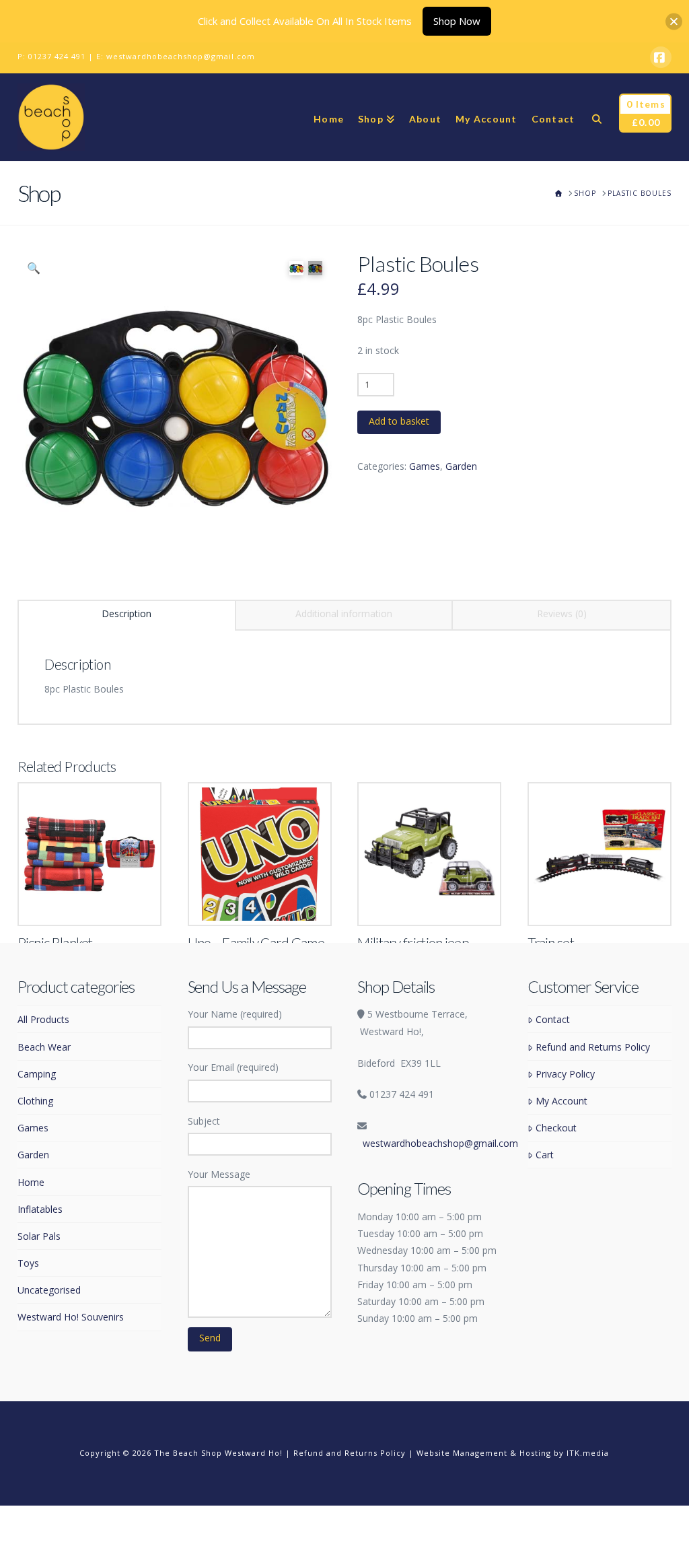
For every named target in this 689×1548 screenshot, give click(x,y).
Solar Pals (39, 1236)
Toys (28, 1263)
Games (424, 466)
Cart (544, 1154)
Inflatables (40, 1209)
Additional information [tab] (343, 613)
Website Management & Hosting (483, 1453)
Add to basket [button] (95, 900)
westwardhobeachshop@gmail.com (180, 56)
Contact (552, 1019)
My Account (561, 1100)
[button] (33, 268)
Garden (461, 466)
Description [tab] (126, 613)
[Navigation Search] (596, 117)
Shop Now (456, 21)
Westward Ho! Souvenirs (70, 1316)
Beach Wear (44, 1047)
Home (30, 1182)
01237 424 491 (56, 56)
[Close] (673, 21)
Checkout (556, 1127)
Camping (36, 1073)
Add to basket (399, 421)
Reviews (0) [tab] (562, 613)
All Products (43, 1019)
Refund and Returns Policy (592, 1047)
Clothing (35, 1100)
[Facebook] (661, 57)
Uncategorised (49, 1289)
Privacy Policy (565, 1073)
